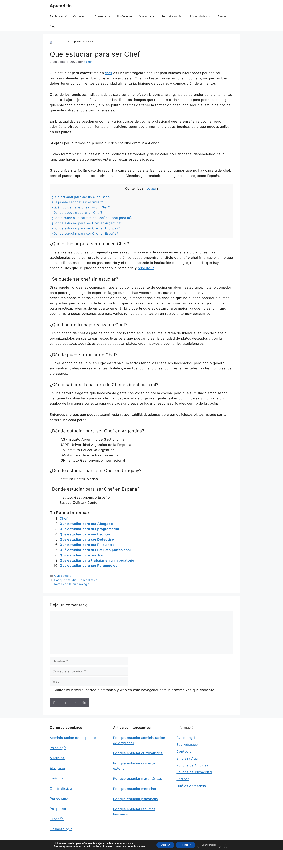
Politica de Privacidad (194, 772)
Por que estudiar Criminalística (75, 580)
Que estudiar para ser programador (89, 529)
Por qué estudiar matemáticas (137, 779)
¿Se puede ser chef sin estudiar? (77, 202)
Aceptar (165, 844)
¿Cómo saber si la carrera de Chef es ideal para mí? (92, 218)
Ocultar (152, 188)
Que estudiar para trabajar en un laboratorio (97, 560)
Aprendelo (61, 5)
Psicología (58, 748)
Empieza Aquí (58, 16)
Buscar (222, 16)
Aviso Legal (185, 738)
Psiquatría (58, 809)
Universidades (198, 16)
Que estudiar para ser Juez (82, 555)
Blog (52, 26)
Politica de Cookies (192, 765)
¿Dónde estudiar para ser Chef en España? (85, 233)
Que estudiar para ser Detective (87, 539)
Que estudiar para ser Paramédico (88, 566)
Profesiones (124, 16)
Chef (64, 518)
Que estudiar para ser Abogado (86, 524)
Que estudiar (147, 16)
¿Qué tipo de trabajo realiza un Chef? (81, 207)
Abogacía (57, 768)
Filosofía (57, 819)
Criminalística (61, 788)
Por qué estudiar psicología (135, 799)
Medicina (57, 758)
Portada (182, 779)
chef (108, 73)
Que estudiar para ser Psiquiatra (87, 545)
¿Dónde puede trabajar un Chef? (77, 213)
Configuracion (209, 844)
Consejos (101, 16)
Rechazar (185, 844)
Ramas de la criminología (71, 584)
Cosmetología (61, 829)
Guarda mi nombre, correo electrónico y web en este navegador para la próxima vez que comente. (134, 690)
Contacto (183, 751)
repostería (146, 268)
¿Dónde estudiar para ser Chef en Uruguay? (86, 228)
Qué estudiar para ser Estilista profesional (95, 550)
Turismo (56, 778)
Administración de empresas (73, 738)
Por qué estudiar (172, 16)
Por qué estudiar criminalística (138, 753)
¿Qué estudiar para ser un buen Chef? (81, 197)
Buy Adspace (187, 745)
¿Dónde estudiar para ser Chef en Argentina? (87, 223)
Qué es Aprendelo (191, 786)
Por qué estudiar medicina (134, 789)
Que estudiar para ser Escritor (85, 534)
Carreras (78, 16)
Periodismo (59, 799)
